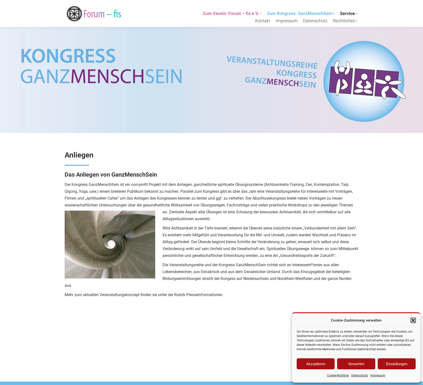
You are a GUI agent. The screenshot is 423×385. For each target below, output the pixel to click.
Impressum (377, 375)
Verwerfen (356, 364)
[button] (413, 320)
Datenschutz (359, 375)
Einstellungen (396, 364)
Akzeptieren (315, 364)
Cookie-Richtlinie (338, 375)
